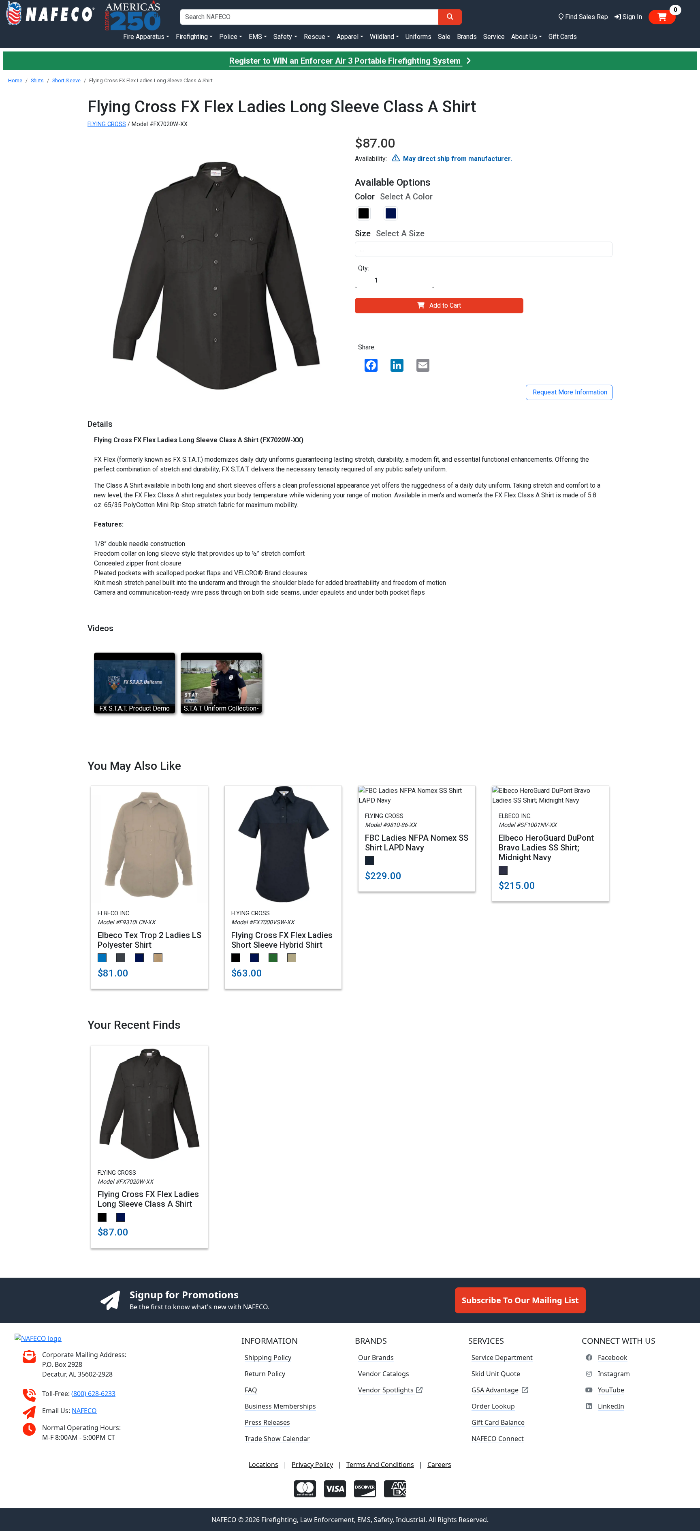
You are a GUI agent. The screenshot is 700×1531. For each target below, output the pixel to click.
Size (363, 233)
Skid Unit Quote (496, 1373)
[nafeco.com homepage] (50, 17)
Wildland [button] (382, 37)
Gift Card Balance (498, 1422)
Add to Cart (445, 305)
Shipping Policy (268, 1357)
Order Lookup (493, 1406)
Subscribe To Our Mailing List (520, 1300)
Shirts (37, 80)
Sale (444, 37)
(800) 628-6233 (93, 1393)
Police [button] (228, 37)
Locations (263, 1464)
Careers (439, 1464)
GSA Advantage (495, 1389)
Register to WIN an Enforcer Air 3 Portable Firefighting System (346, 61)
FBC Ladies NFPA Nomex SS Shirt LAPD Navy (416, 842)
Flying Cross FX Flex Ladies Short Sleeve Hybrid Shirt (282, 940)
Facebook (612, 1357)
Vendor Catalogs (383, 1373)
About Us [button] (524, 37)
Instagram (614, 1373)
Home (15, 80)
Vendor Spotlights (386, 1389)
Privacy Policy (312, 1464)
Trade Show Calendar (277, 1438)
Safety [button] (282, 37)
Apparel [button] (348, 37)
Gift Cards (562, 37)
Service (494, 37)
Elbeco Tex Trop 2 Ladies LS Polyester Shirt (149, 940)
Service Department (502, 1357)
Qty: (363, 268)
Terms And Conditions (380, 1464)
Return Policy (265, 1373)
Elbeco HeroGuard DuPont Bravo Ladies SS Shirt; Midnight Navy (546, 847)
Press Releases (267, 1422)
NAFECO (84, 1410)
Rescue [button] (314, 37)
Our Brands (376, 1357)
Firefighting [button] (192, 37)
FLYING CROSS (107, 124)
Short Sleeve (66, 80)
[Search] (450, 17)
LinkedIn (611, 1406)
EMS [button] (255, 37)
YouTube (611, 1389)
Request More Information (569, 392)
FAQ (251, 1389)
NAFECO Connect (498, 1438)
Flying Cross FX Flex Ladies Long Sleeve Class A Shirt (148, 1199)
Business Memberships (280, 1406)
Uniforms (418, 37)
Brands (467, 37)
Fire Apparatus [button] (143, 37)
